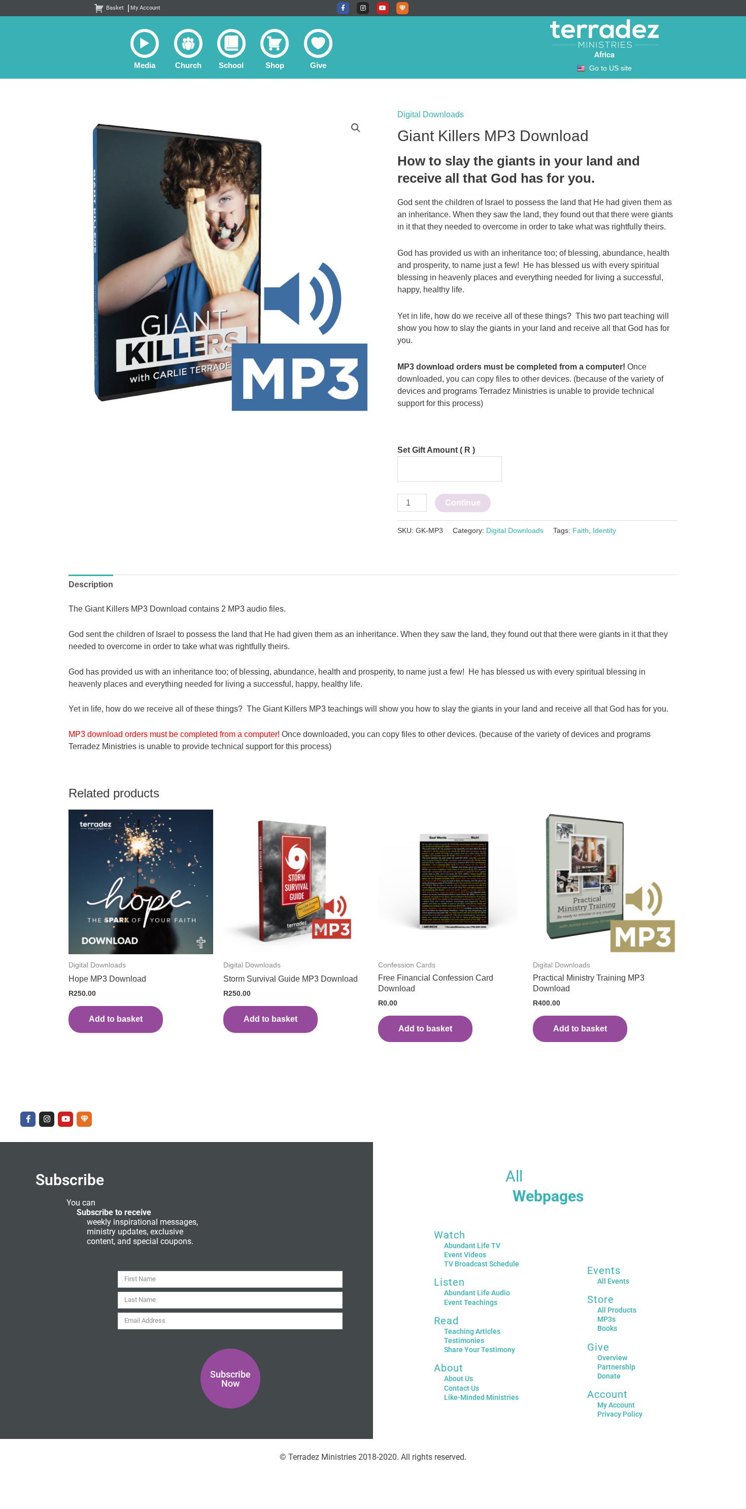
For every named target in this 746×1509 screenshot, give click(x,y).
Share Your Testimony (479, 1350)
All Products (616, 1310)
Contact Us (461, 1388)
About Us (458, 1378)
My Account (145, 8)
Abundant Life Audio (477, 1293)
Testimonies (464, 1340)
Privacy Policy (619, 1414)
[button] (144, 49)
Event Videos (465, 1255)
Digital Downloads (430, 114)
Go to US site (610, 68)
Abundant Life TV (472, 1246)
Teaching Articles (472, 1331)
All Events (613, 1281)
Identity (604, 530)
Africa (604, 54)
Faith (580, 530)
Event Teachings (470, 1302)
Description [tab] (91, 584)
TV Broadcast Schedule (481, 1264)
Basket (115, 8)
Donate (609, 1376)
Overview (612, 1358)
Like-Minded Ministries (481, 1397)
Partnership (616, 1367)
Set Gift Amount (436, 450)
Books (607, 1328)
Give (598, 1347)
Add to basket (116, 1019)
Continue (463, 502)
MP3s (606, 1319)
